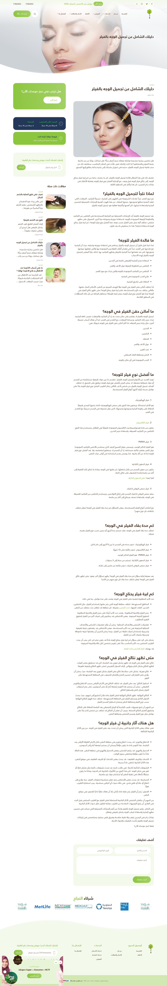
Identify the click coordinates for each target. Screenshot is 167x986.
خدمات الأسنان (97, 951)
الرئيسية (124, 13)
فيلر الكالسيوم (142, 422)
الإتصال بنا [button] (62, 13)
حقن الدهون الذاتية (137, 478)
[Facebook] (152, 4)
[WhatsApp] (137, 4)
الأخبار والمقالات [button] (75, 13)
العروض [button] (97, 13)
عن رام (116, 13)
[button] (4, 972)
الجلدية (41, 192)
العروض (99, 959)
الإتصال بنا (78, 951)
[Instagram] (142, 4)
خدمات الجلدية (97, 955)
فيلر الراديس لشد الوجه (134, 648)
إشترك (21, 167)
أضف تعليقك (142, 879)
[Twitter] (147, 4)
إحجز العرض (43, 975)
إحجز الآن (23, 13)
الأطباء (87, 13)
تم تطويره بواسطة (76, 980)
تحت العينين (125, 607)
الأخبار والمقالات (116, 955)
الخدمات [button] (107, 13)
